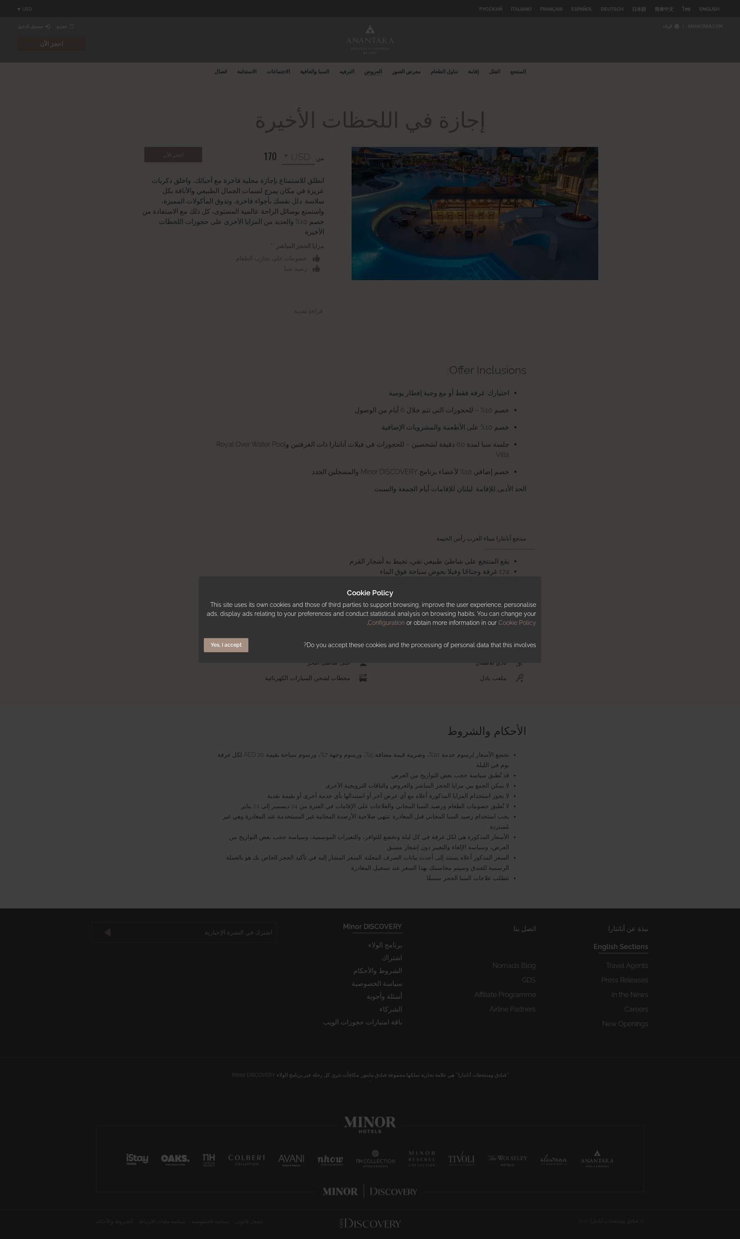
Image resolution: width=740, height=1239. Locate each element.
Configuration (386, 622)
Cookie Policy (517, 622)
